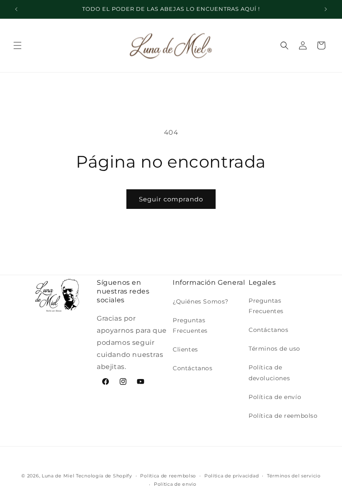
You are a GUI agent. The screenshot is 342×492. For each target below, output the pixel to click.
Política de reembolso (283, 415)
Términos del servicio (294, 476)
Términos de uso (274, 348)
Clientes (185, 349)
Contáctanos (193, 368)
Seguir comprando (171, 199)
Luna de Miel (58, 476)
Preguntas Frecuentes (190, 325)
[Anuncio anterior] (16, 9)
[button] (17, 45)
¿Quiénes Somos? (201, 301)
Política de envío (275, 397)
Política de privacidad (231, 476)
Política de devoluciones (269, 373)
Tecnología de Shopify (104, 476)
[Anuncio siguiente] (326, 9)
